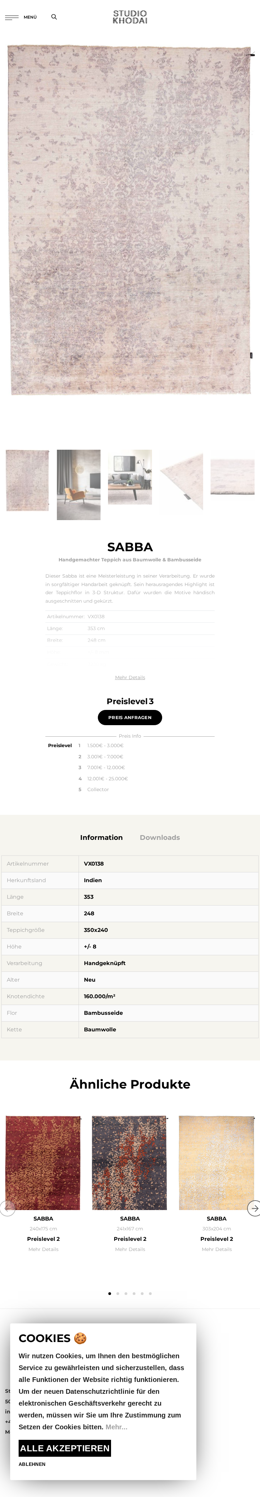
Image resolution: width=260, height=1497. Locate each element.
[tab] (101, 838)
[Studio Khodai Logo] (130, 17)
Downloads (160, 837)
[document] (103, 1402)
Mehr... (117, 1427)
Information (101, 837)
